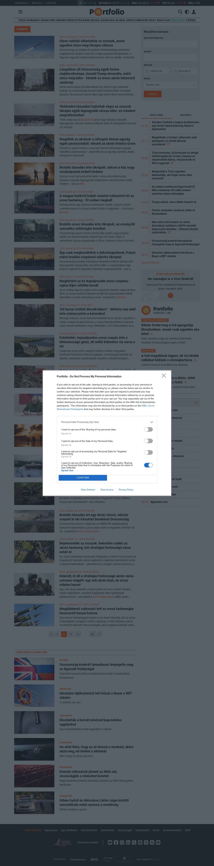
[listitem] (107, 422)
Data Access (107, 489)
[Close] (165, 377)
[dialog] (107, 433)
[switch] (148, 429)
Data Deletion (88, 489)
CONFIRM (83, 477)
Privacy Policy (126, 489)
